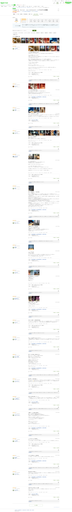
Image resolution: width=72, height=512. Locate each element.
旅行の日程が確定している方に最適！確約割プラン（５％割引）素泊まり (39, 209)
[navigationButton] (58, 40)
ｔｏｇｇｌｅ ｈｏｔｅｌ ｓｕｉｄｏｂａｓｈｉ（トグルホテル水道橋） (31, 10)
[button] (15, 40)
